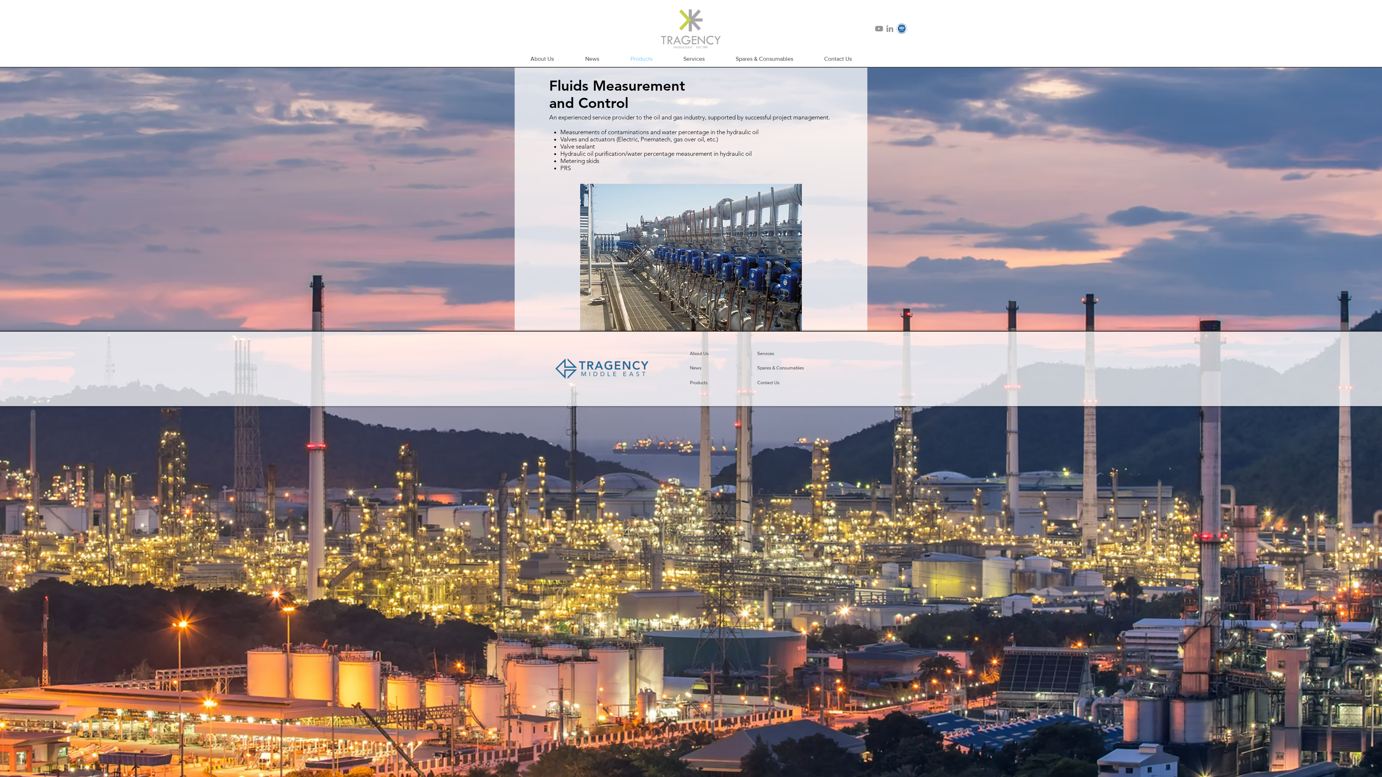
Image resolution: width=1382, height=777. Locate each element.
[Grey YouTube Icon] (879, 28)
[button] (707, 368)
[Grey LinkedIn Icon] (890, 28)
